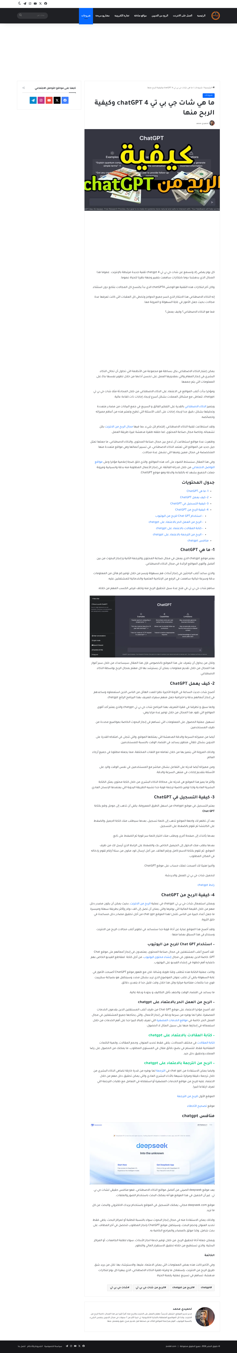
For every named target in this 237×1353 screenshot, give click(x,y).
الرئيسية (201, 15)
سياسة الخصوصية (53, 1347)
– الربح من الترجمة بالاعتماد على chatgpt (178, 534)
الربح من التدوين (160, 15)
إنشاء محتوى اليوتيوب (157, 957)
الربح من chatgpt (182, 1287)
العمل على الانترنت (182, 15)
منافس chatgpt (198, 540)
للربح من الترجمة (187, 1096)
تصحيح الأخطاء (197, 1106)
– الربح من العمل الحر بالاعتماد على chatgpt (176, 522)
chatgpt (205, 1287)
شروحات (86, 15)
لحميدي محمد (182, 1309)
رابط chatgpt (206, 885)
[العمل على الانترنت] (215, 15)
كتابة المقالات (206, 1043)
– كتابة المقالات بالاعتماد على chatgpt (179, 528)
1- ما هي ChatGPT (198, 491)
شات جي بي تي (119, 1287)
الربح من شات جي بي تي (150, 1287)
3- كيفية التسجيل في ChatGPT (189, 503)
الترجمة (160, 1071)
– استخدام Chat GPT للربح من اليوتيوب (179, 516)
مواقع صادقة (140, 15)
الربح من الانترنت (140, 903)
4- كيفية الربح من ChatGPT (192, 510)
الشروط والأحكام (35, 1347)
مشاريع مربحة (102, 15)
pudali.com (171, 1347)
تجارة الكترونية (122, 15)
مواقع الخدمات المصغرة (172, 1020)
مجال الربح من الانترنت (119, 426)
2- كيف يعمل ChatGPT (194, 497)
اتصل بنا (22, 1347)
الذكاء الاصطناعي (195, 406)
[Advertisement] (118, 51)
